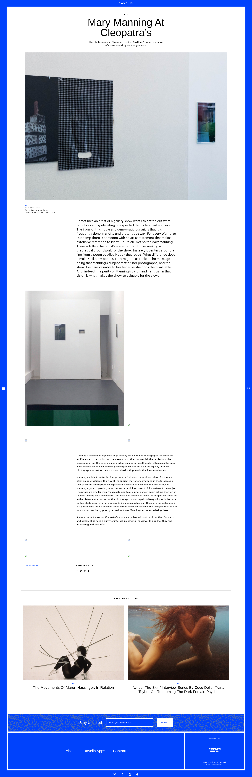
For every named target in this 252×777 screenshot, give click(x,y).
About (71, 751)
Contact (119, 751)
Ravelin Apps (94, 751)
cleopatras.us (31, 565)
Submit (165, 723)
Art (27, 205)
